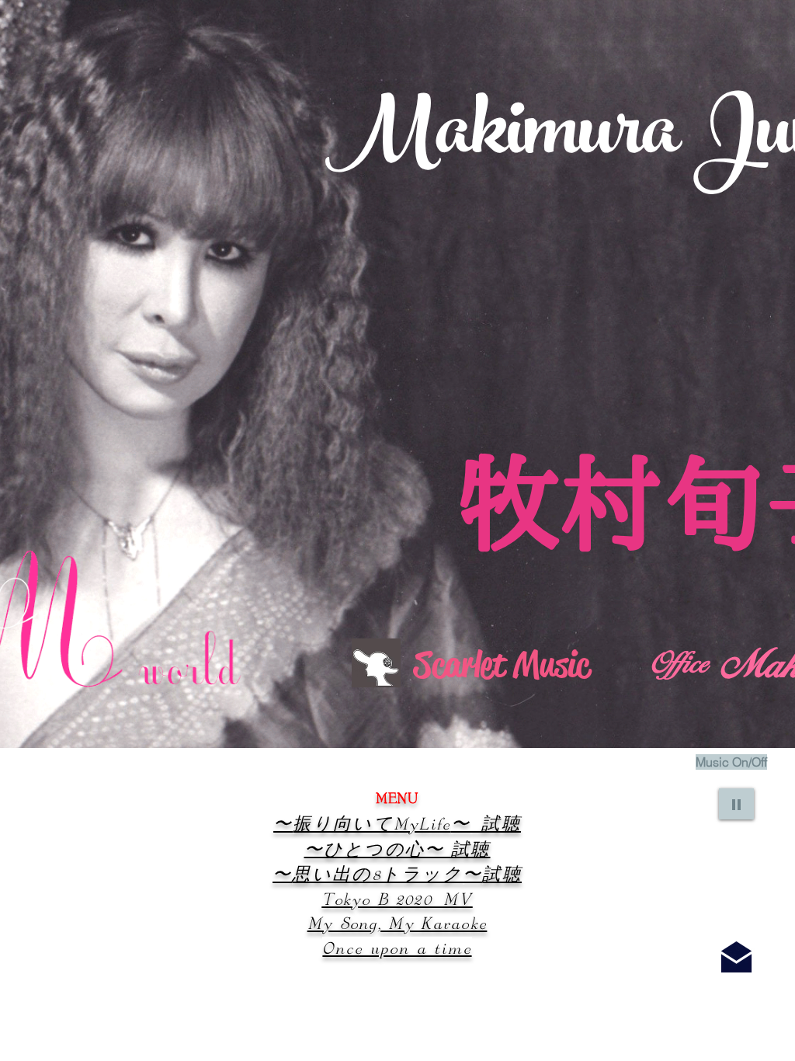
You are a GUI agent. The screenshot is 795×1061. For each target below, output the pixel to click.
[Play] (736, 803)
